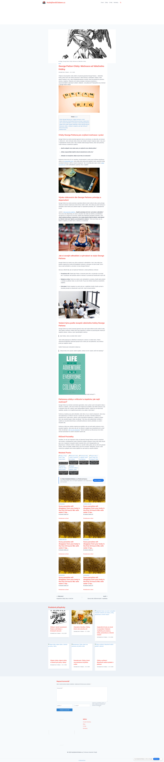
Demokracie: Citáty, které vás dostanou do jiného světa (82, 662)
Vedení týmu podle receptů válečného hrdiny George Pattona (74, 124)
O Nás (110, 2)
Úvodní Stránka (87, 722)
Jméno (59, 705)
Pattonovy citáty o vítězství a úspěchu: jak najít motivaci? (73, 126)
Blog (60, 63)
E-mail (77, 705)
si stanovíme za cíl (68, 161)
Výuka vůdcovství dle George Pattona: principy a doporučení (74, 121)
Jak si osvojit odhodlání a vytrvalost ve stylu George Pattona (74, 122)
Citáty (106, 2)
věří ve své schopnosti (74, 430)
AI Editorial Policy (82, 760)
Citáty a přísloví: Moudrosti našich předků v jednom (105, 662)
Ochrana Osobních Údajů (90, 752)
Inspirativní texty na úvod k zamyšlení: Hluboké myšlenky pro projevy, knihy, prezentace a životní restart (105, 630)
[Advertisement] (82, 15)
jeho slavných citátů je (69, 212)
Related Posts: (62, 129)
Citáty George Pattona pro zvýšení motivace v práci (72, 119)
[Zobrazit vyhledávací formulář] (120, 2)
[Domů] (59, 61)
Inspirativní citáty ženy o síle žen (65, 597)
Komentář (60, 688)
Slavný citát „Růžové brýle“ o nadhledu (97, 597)
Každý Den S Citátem (64, 72)
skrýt (76, 116)
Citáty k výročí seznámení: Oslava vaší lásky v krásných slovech (58, 629)
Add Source (156, 758)
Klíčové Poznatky (63, 127)
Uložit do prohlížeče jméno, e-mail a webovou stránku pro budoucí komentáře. (99, 704)
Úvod (102, 2)
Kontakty (116, 2)
